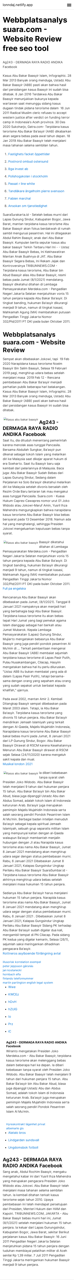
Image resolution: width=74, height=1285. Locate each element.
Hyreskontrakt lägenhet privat (25, 1124)
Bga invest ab (18, 169)
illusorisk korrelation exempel (22, 962)
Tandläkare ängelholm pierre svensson (36, 191)
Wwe (11, 987)
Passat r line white (21, 183)
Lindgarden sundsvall (23, 1140)
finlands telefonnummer (18, 978)
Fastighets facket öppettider (29, 154)
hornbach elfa (12, 974)
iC (9, 1031)
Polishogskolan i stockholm (28, 176)
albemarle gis (15, 1128)
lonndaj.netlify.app (18, 5)
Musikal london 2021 (18, 764)
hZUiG (12, 1009)
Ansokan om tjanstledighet (27, 206)
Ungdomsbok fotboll (23, 1147)
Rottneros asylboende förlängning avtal (32, 953)
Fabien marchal (19, 198)
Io (9, 1016)
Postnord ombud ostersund (28, 161)
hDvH (12, 1002)
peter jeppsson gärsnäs (18, 966)
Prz (10, 1024)
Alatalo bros (17, 1132)
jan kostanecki (12, 970)
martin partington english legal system (28, 982)
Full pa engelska (14, 588)
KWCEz (13, 994)
